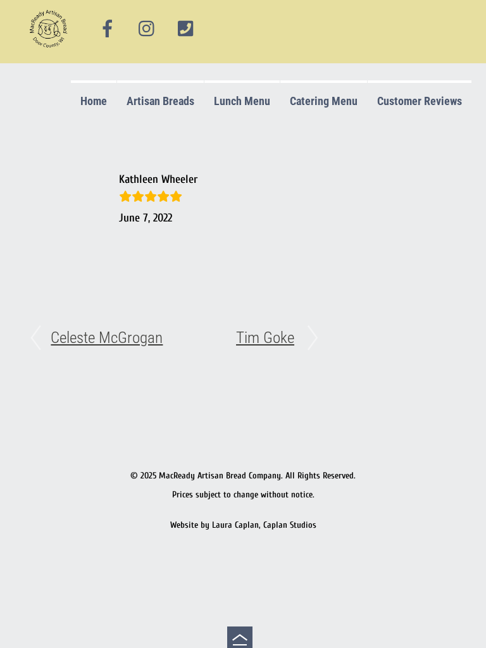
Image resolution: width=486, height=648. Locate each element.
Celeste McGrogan (107, 337)
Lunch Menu (242, 101)
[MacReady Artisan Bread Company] (50, 50)
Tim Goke (265, 337)
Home (93, 101)
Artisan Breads (160, 101)
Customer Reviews (419, 101)
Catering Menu (324, 101)
